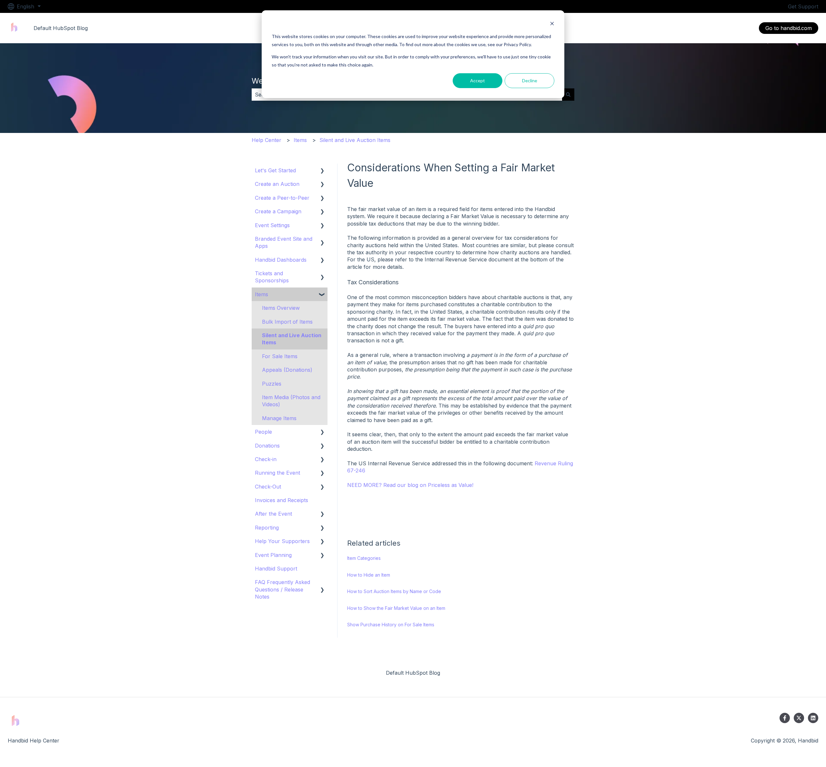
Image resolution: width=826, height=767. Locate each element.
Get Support (803, 6)
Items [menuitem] (261, 294)
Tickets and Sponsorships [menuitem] (272, 277)
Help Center (266, 140)
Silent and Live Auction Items (354, 140)
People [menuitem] (263, 432)
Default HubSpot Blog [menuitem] (413, 673)
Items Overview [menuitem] (281, 308)
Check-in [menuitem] (266, 459)
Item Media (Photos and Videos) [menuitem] (291, 401)
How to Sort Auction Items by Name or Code (394, 591)
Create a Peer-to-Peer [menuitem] (282, 198)
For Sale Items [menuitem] (279, 356)
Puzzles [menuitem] (271, 383)
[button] (322, 170)
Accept (477, 80)
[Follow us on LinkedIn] (813, 718)
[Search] (568, 94)
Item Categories (364, 558)
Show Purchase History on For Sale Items (390, 624)
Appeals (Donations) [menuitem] (287, 370)
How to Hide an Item (368, 575)
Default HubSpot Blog (61, 28)
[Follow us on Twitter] (799, 718)
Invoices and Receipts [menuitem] (281, 500)
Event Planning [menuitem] (273, 555)
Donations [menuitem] (267, 445)
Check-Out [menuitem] (268, 486)
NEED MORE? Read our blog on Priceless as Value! (410, 485)
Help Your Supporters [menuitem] (282, 541)
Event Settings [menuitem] (272, 225)
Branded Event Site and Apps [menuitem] (283, 242)
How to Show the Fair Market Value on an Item (396, 608)
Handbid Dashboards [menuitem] (281, 260)
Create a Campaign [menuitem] (278, 211)
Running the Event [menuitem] (277, 472)
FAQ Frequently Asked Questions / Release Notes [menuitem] (282, 589)
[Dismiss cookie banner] (552, 24)
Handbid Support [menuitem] (276, 568)
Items (300, 140)
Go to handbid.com (788, 28)
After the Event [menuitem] (273, 513)
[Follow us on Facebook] (785, 718)
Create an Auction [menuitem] (277, 184)
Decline (529, 80)
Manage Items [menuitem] (279, 418)
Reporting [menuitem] (267, 527)
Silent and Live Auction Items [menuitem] (291, 339)
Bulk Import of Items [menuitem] (287, 321)
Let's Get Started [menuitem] (275, 170)
